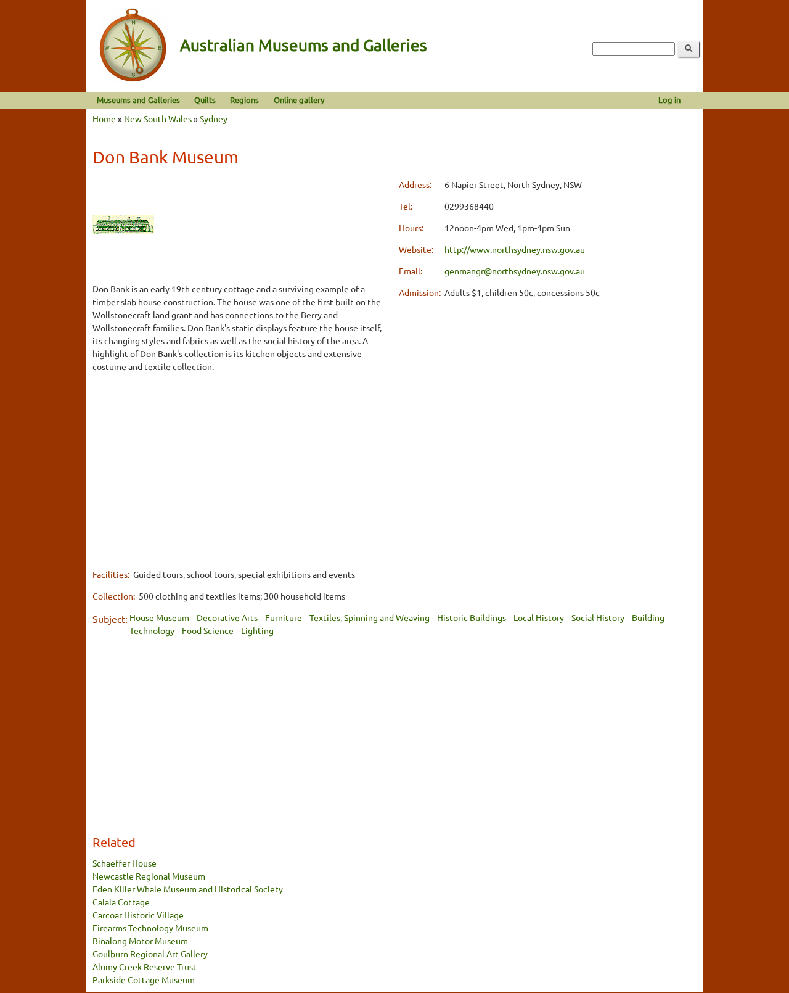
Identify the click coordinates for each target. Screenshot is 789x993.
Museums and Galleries (138, 99)
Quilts (205, 99)
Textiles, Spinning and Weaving (369, 617)
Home (104, 118)
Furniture (283, 617)
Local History (538, 617)
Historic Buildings (471, 617)
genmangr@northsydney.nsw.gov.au (514, 270)
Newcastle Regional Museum (148, 875)
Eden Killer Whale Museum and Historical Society (187, 888)
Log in (669, 99)
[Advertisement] (241, 470)
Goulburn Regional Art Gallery (150, 953)
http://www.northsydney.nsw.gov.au (514, 249)
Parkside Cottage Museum (143, 979)
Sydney (213, 118)
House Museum (159, 617)
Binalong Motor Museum (140, 940)
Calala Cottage (121, 901)
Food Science (208, 630)
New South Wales (158, 118)
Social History (597, 617)
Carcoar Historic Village (138, 914)
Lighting (257, 630)
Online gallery (299, 99)
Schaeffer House (124, 862)
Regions (244, 99)
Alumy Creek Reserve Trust (144, 966)
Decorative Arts (227, 617)
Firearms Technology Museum (150, 927)
